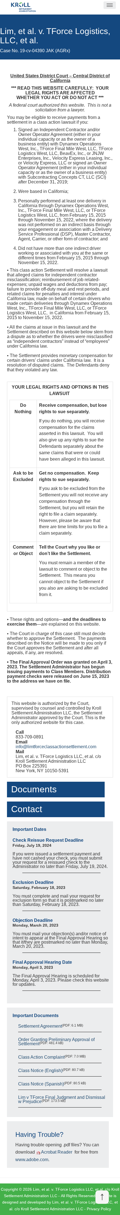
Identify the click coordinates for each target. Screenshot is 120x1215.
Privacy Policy (99, 1209)
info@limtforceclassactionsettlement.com (56, 746)
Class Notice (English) (40, 1070)
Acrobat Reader (56, 1152)
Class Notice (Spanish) (41, 1084)
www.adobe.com (31, 1159)
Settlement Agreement (40, 1026)
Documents (34, 789)
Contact (26, 809)
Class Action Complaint (41, 1057)
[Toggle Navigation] (110, 5)
